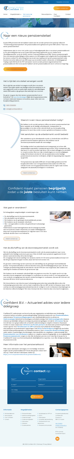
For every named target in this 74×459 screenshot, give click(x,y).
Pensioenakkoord (9, 413)
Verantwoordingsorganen (28, 415)
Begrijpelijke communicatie (63, 2)
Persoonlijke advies (29, 2)
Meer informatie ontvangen (15, 69)
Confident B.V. (32, 444)
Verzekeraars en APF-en (45, 413)
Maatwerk (46, 2)
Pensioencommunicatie (45, 425)
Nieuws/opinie (8, 415)
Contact (7, 419)
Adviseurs (24, 423)
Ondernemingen (26, 417)
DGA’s (40, 415)
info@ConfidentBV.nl (14, 109)
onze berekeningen (20, 97)
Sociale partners (26, 425)
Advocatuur (25, 421)
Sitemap (39, 444)
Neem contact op (62, 8)
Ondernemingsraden (27, 419)
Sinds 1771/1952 (12, 2)
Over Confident (9, 417)
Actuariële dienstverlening (46, 419)
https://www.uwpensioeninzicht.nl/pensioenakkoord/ (22, 354)
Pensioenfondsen (26, 413)
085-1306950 (11, 105)
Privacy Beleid (47, 444)
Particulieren (42, 417)
